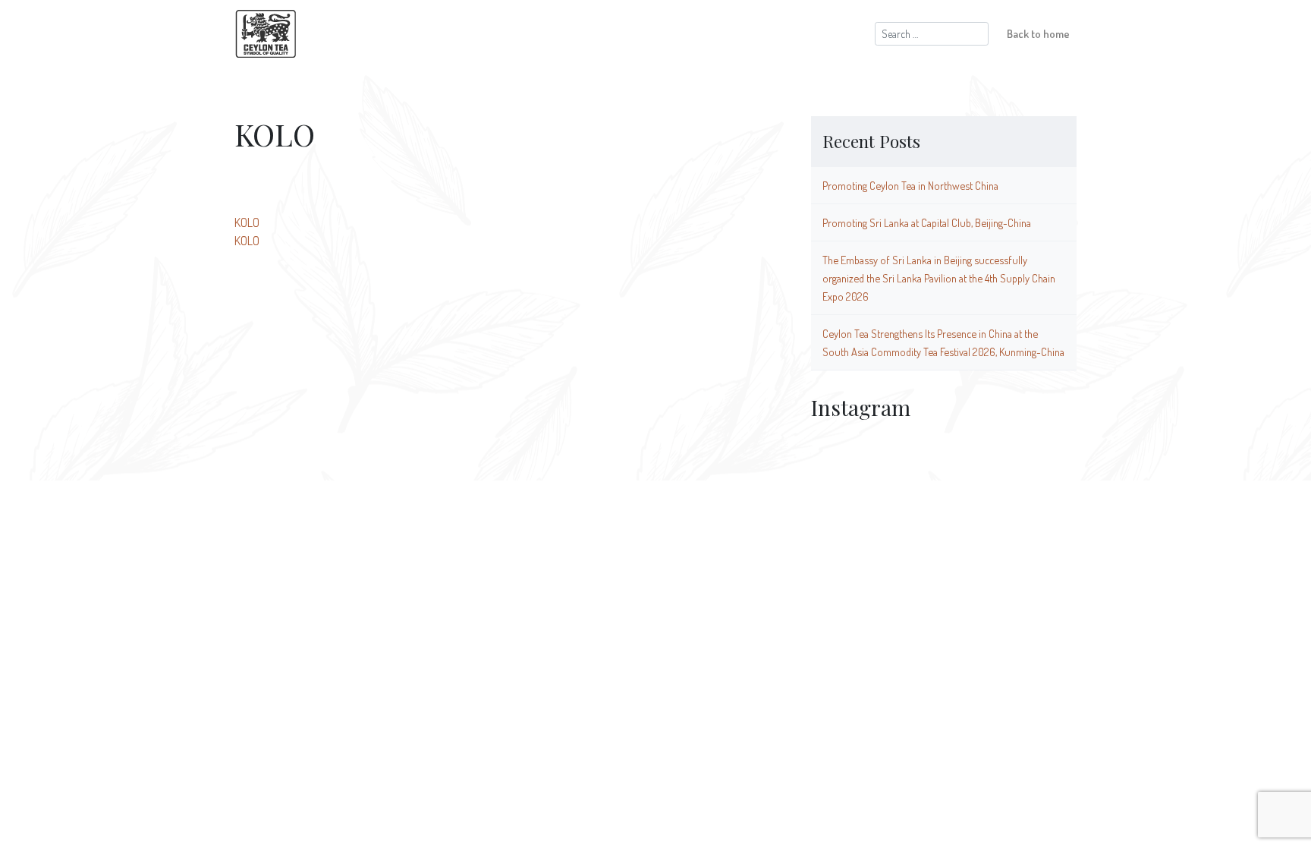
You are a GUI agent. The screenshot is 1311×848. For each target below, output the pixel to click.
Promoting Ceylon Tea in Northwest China (910, 185)
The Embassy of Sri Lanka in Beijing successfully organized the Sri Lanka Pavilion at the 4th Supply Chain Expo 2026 (938, 278)
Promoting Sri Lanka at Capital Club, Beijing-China (926, 222)
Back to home (1038, 33)
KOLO (246, 222)
